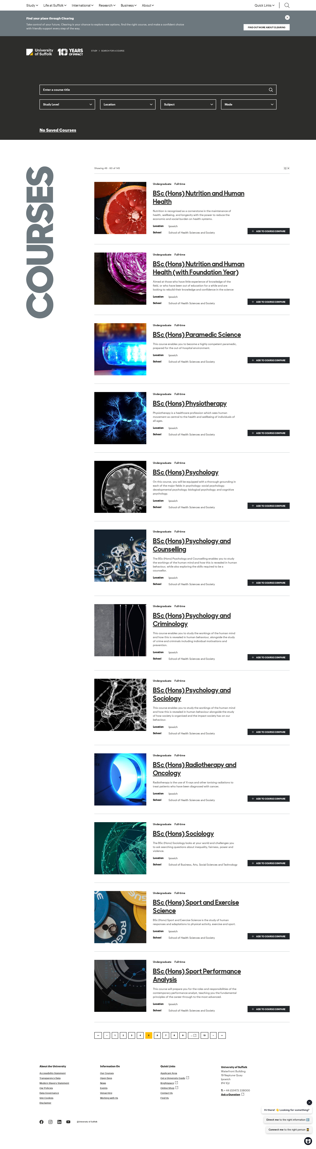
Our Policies (46, 1088)
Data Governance (49, 1093)
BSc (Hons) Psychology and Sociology (192, 694)
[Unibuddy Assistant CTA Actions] (286, 1116)
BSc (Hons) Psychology (186, 472)
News (103, 1083)
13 (204, 1035)
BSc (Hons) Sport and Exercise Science (196, 906)
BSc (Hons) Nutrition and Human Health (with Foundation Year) (198, 268)
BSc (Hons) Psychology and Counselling (192, 545)
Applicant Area (168, 1073)
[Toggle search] (287, 5)
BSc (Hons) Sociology (183, 833)
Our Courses (107, 1073)
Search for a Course (112, 51)
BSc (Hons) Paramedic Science (197, 334)
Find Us (164, 1098)
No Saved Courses (58, 130)
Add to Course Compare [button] (270, 231)
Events (103, 1088)
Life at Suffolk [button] (53, 5)
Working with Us (109, 1098)
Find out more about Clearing (266, 27)
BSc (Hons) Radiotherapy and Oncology (194, 768)
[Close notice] (287, 17)
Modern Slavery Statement (54, 1083)
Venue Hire (106, 1093)
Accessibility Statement (53, 1073)
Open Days (106, 1078)
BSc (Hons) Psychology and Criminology (192, 619)
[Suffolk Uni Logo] (54, 52)
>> (222, 1035)
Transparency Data (50, 1078)
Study (94, 51)
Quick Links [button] (263, 5)
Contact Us (166, 1093)
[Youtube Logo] (68, 1121)
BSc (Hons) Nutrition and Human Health (198, 197)
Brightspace (167, 1083)
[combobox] (158, 92)
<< (98, 1035)
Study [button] (30, 5)
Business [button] (127, 5)
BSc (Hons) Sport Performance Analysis (197, 975)
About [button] (146, 5)
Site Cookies (46, 1098)
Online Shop (167, 1088)
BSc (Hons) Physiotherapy (190, 403)
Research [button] (106, 5)
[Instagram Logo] (50, 1121)
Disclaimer (45, 1103)
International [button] (81, 5)
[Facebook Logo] (41, 1121)
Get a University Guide (172, 1078)
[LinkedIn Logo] (59, 1121)
